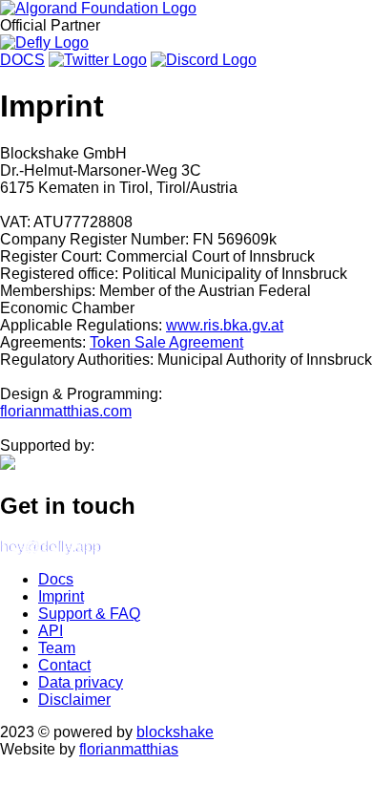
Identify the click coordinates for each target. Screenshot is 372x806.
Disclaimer (74, 699)
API (50, 631)
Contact (64, 665)
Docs (55, 579)
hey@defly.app (50, 547)
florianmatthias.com (66, 411)
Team (56, 648)
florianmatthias (128, 749)
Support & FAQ (89, 613)
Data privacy (80, 682)
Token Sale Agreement (166, 342)
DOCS (22, 60)
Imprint (61, 596)
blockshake (175, 732)
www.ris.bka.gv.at (224, 325)
